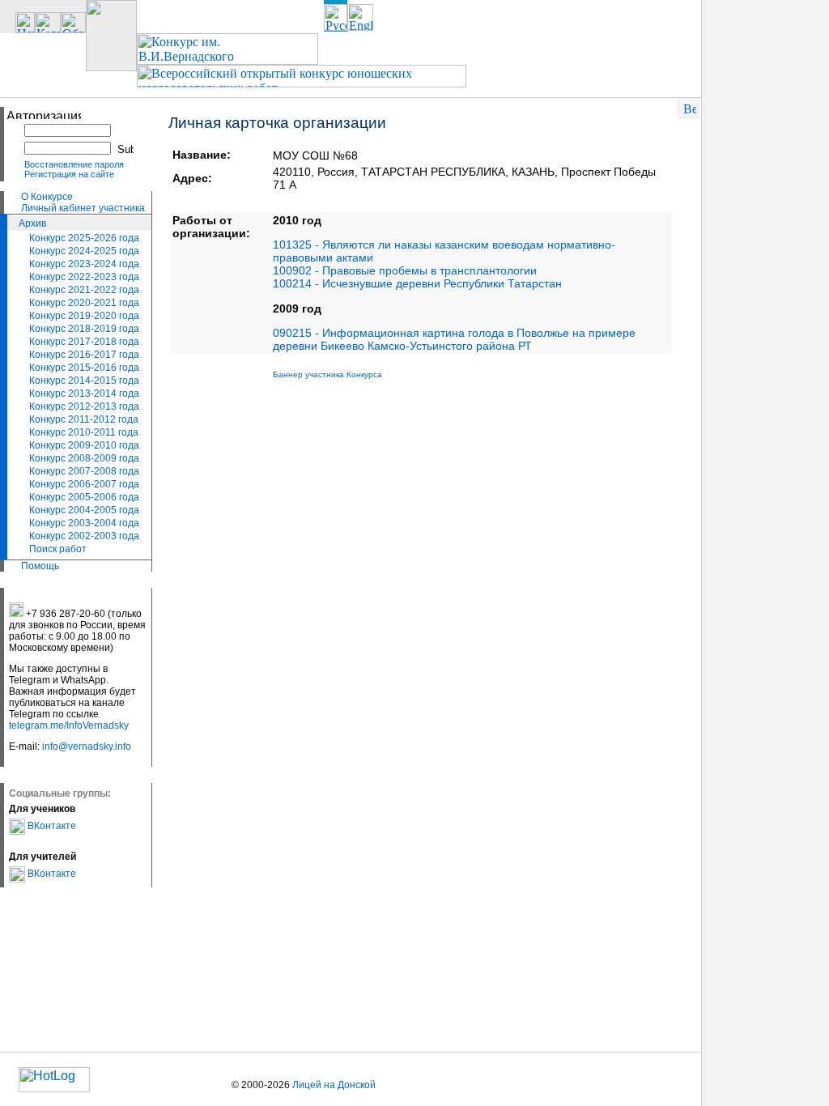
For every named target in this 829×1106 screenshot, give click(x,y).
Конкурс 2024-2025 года (84, 251)
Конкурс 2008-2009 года (84, 458)
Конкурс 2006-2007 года (84, 484)
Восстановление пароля (74, 164)
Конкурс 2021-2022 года (84, 290)
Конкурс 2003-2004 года (84, 523)
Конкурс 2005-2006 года (84, 497)
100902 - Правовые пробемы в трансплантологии (405, 270)
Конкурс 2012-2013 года (84, 406)
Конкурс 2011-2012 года (83, 419)
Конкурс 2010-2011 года (83, 432)
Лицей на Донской (334, 1085)
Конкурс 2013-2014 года (84, 393)
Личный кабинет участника (83, 208)
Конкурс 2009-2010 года (84, 445)
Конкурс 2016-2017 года (84, 354)
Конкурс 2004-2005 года (84, 510)
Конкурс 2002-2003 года (84, 536)
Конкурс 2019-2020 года (84, 315)
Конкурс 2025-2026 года (84, 238)
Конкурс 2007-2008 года (84, 471)
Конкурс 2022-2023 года (84, 277)
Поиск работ (58, 549)
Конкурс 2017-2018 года (84, 341)
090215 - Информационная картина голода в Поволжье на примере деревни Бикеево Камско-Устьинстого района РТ (454, 339)
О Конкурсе (47, 196)
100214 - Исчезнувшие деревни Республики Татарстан (417, 283)
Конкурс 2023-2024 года (84, 264)
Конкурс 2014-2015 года (84, 380)
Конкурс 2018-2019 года (84, 328)
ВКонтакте (50, 826)
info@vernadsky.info (86, 746)
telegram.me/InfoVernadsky (69, 725)
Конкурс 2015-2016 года (84, 367)
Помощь (40, 566)
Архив (32, 223)
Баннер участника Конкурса (327, 374)
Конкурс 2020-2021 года (84, 302)
